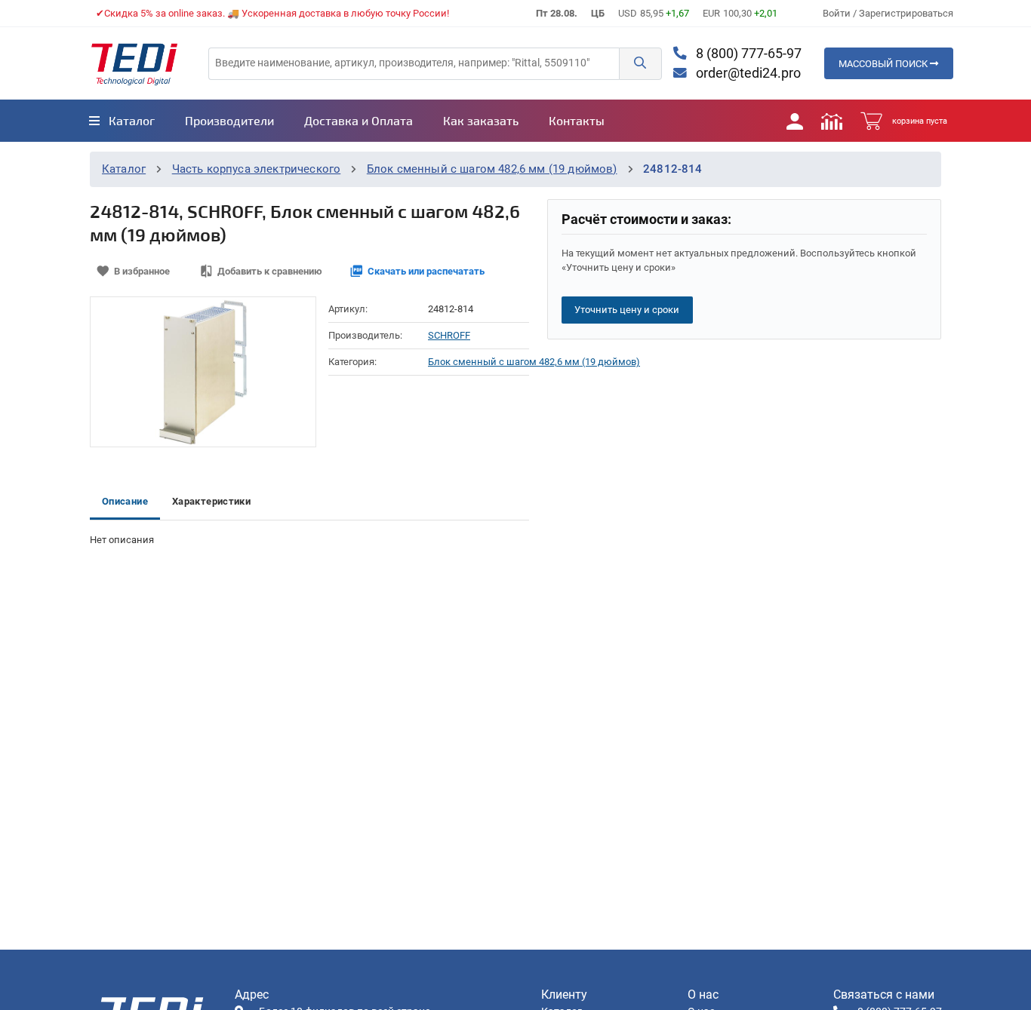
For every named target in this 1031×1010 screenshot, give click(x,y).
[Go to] (134, 63)
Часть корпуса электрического (256, 169)
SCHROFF (449, 335)
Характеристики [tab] (211, 501)
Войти (838, 13)
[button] (640, 64)
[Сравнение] (831, 120)
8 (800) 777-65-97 (747, 53)
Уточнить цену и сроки (626, 309)
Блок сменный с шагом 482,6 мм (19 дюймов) (492, 169)
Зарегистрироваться (906, 13)
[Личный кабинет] (794, 120)
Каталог (124, 169)
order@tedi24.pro (747, 73)
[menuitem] (122, 121)
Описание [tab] (125, 501)
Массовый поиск (884, 63)
